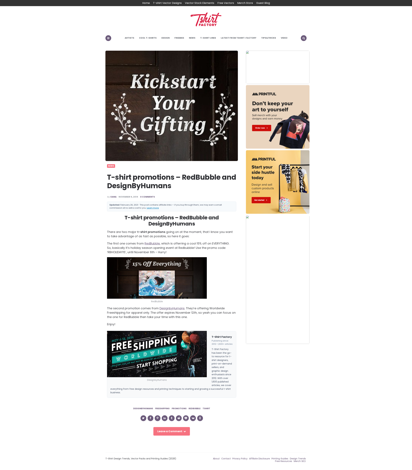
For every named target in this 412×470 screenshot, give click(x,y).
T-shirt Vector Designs (167, 3)
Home (146, 3)
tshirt (206, 408)
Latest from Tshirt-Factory (238, 37)
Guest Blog (263, 3)
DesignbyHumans (172, 308)
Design (165, 37)
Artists (129, 37)
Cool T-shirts (148, 37)
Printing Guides (280, 458)
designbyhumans (143, 408)
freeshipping (162, 408)
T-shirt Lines (208, 37)
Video (284, 37)
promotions (179, 408)
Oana (113, 197)
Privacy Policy (240, 458)
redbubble (195, 408)
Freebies (179, 37)
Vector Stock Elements (199, 3)
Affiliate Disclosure (259, 458)
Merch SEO (300, 461)
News (192, 37)
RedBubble (152, 243)
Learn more (153, 207)
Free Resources (283, 461)
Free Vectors (225, 3)
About (216, 458)
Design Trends (298, 458)
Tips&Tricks (268, 37)
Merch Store (245, 3)
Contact (226, 458)
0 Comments (147, 197)
